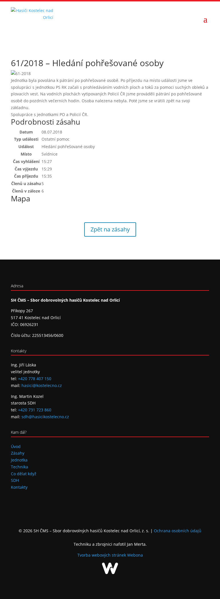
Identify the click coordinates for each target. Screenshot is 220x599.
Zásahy (17, 453)
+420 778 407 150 (34, 378)
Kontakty (19, 487)
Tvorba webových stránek (102, 555)
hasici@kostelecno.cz (41, 385)
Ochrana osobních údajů (177, 530)
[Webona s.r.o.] (110, 572)
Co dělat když (23, 473)
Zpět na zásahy (110, 229)
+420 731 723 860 (34, 410)
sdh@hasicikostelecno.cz (45, 416)
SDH (15, 480)
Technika (19, 467)
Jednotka (19, 460)
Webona (135, 555)
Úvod (16, 446)
